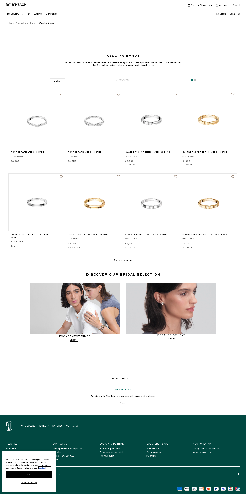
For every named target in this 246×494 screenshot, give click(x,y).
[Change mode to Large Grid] (195, 80)
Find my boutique (108, 455)
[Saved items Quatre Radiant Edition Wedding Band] (175, 94)
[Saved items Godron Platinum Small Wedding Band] (61, 177)
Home (12, 23)
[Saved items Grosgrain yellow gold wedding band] (233, 177)
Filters (56, 81)
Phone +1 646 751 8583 (63, 455)
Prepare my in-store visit (111, 452)
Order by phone (154, 452)
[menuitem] (191, 5)
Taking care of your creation (206, 448)
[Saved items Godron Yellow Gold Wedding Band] (118, 177)
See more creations (123, 260)
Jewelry (22, 23)
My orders (151, 455)
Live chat (57, 452)
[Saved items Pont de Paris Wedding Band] (61, 94)
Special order (152, 448)
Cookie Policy (45, 468)
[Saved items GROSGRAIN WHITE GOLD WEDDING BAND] (175, 177)
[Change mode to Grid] (192, 80)
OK (28, 474)
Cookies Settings (29, 482)
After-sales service (202, 452)
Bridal (32, 23)
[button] (123, 409)
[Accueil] (9, 426)
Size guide (11, 448)
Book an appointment (110, 448)
